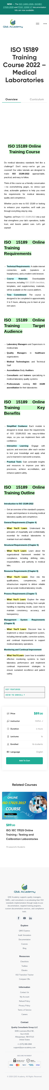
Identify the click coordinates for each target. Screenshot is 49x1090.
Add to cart (24, 761)
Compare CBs (24, 979)
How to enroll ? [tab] (15, 695)
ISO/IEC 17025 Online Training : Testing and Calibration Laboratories (22, 835)
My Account (24, 997)
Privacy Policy (24, 1006)
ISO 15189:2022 (28, 217)
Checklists (24, 962)
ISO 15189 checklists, (35, 282)
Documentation (24, 940)
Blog (24, 948)
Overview (11, 99)
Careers (25, 1014)
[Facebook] (18, 918)
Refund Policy (24, 1001)
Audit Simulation (24, 935)
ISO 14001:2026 (26, 4)
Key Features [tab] (13, 689)
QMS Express (24, 931)
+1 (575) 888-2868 (24, 1044)
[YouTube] (24, 918)
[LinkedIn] (30, 918)
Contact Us (24, 993)
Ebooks (24, 971)
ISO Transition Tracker (24, 975)
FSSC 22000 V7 (25, 7)
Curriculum (37, 99)
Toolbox (25, 966)
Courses (24, 944)
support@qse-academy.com (24, 1048)
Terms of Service (24, 1010)
